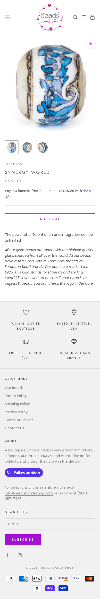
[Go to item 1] (11, 147)
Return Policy (16, 395)
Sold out (50, 219)
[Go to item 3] (43, 147)
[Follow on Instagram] (19, 555)
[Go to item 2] (27, 147)
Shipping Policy (17, 403)
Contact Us (14, 428)
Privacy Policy (16, 412)
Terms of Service (19, 420)
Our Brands (14, 387)
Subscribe (23, 539)
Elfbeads (13, 164)
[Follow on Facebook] (7, 555)
